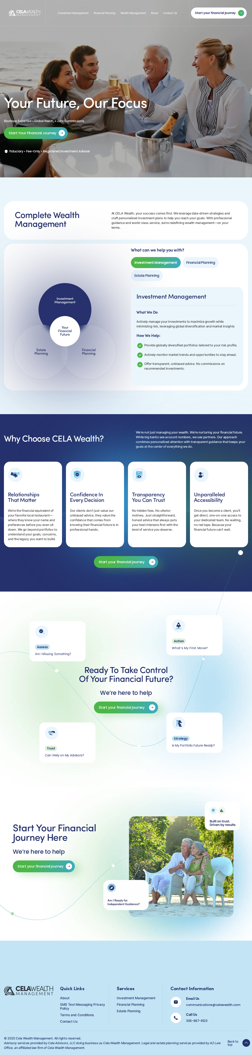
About (154, 13)
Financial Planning (105, 13)
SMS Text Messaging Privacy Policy (82, 1006)
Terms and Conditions (77, 1015)
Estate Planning (129, 1011)
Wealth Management (133, 13)
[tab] (156, 262)
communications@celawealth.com (213, 1005)
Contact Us (170, 13)
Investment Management (73, 13)
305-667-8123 (197, 1021)
